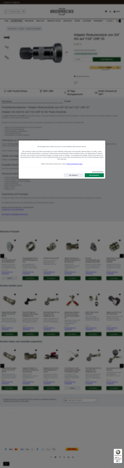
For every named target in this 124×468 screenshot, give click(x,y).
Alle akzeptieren (94, 175)
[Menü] (121, 450)
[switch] (118, 461)
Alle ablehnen (73, 175)
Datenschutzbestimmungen (75, 164)
